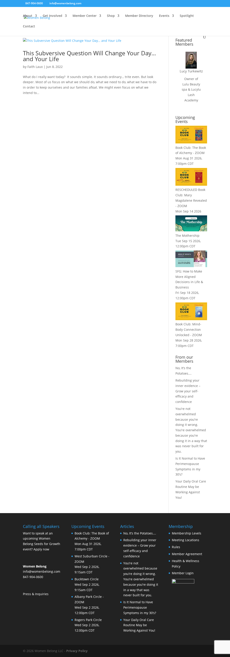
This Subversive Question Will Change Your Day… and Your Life (89, 56)
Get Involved (52, 16)
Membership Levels (186, 533)
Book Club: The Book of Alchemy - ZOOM (190, 150)
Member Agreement (187, 554)
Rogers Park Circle (88, 620)
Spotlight (187, 16)
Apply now (41, 549)
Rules (176, 547)
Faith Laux (35, 67)
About (27, 16)
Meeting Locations (185, 540)
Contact (29, 26)
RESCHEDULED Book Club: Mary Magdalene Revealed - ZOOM (191, 198)
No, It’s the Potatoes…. (139, 533)
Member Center (85, 16)
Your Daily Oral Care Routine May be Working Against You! (139, 625)
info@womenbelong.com (41, 571)
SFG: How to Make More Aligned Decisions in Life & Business (189, 279)
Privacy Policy (77, 651)
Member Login (183, 573)
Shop (111, 16)
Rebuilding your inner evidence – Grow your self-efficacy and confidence (187, 391)
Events (164, 16)
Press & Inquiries (36, 594)
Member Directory (139, 16)
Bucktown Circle (87, 579)
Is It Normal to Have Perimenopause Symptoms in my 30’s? (139, 607)
